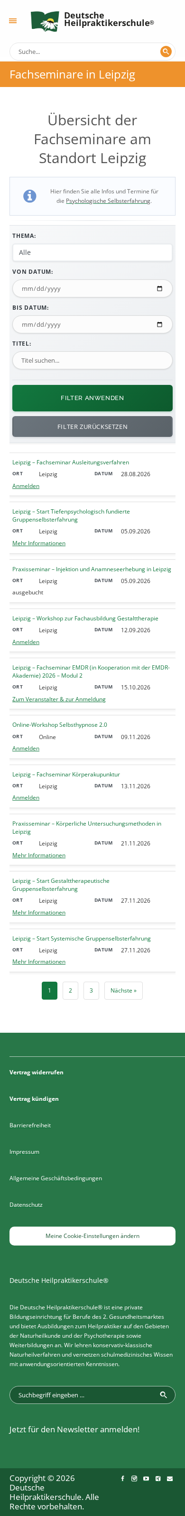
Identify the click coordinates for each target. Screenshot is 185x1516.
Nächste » (124, 990)
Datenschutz (26, 1205)
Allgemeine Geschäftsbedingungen (55, 1178)
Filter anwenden (92, 397)
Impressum (24, 1152)
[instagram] (134, 1478)
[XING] (158, 1478)
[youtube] (146, 1478)
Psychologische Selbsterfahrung (108, 201)
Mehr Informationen (38, 543)
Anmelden (25, 486)
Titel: (21, 344)
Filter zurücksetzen (92, 426)
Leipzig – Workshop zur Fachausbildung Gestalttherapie (85, 618)
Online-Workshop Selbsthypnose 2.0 (59, 725)
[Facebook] (122, 1478)
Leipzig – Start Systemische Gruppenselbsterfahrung (81, 938)
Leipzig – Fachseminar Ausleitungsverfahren (70, 462)
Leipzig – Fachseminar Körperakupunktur (66, 774)
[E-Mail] (170, 1478)
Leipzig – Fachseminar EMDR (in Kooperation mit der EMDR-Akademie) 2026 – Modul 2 (91, 672)
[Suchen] (166, 51)
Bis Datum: (30, 308)
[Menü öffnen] (13, 20)
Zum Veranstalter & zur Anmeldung (59, 699)
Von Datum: (32, 272)
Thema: (24, 236)
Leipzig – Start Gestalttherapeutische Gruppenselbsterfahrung (61, 885)
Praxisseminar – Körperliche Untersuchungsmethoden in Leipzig (86, 828)
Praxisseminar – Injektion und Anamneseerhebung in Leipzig (91, 569)
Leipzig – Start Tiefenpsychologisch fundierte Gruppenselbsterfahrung (71, 515)
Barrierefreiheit (30, 1125)
